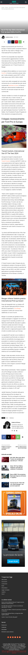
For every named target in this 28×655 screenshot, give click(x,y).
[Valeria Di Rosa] (3, 37)
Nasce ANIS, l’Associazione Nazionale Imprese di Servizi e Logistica (18, 476)
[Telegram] (15, 637)
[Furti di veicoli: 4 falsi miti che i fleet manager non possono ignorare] (5, 484)
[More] (23, 41)
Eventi (6, 7)
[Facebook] (9, 41)
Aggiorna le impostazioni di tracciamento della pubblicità (16, 652)
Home (3, 7)
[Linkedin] (16, 430)
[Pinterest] (16, 41)
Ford (7, 417)
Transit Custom (6, 161)
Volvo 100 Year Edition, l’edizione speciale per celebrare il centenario (16, 467)
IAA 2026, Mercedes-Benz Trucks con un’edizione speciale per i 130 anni (17, 459)
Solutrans (12, 417)
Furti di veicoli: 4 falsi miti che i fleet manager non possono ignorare (17, 484)
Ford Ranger (17, 308)
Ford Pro (4, 73)
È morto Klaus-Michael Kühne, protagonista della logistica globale (12, 614)
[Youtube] (20, 637)
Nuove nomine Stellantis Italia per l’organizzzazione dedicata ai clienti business (13, 603)
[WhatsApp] (20, 41)
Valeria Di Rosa (9, 37)
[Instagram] (14, 430)
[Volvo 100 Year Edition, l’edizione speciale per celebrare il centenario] (5, 468)
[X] (12, 41)
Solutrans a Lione (13, 85)
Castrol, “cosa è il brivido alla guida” (9, 617)
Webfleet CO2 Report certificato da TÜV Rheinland (6, 448)
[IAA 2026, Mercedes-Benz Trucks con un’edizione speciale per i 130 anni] (5, 459)
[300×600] (13, 568)
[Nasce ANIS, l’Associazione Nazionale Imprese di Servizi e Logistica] (5, 476)
